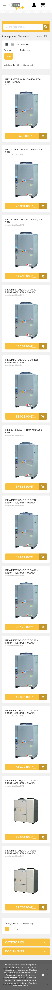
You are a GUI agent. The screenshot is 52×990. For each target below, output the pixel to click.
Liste (12, 44)
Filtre (8, 56)
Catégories (14, 942)
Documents (14, 951)
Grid (6, 44)
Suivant (17, 929)
